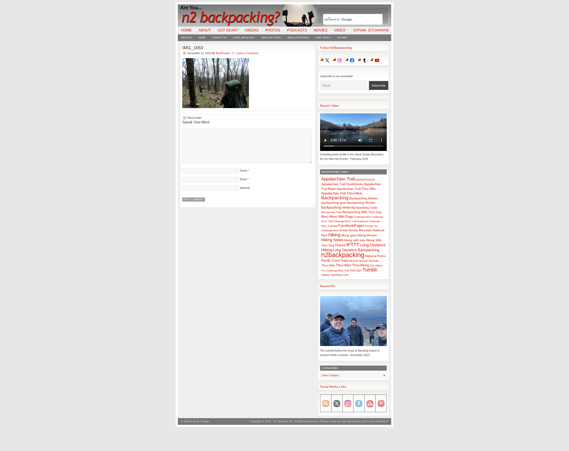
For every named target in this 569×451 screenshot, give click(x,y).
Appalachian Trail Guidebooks (342, 184)
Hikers (251, 30)
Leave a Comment (247, 53)
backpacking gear (333, 202)
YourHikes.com (339, 275)
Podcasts (297, 30)
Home (186, 30)
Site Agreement (351, 421)
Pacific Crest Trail (334, 260)
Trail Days (356, 270)
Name (243, 170)
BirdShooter (223, 53)
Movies (320, 30)
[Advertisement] (284, 439)
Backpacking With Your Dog (362, 212)
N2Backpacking (247, 15)
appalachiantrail (365, 179)
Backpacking (335, 197)
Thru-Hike (328, 265)
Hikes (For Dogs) (298, 37)
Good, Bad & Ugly (244, 37)
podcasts (352, 260)
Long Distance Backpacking (356, 250)
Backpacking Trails (364, 207)
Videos (325, 275)
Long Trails (323, 37)
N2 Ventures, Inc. (283, 421)
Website (245, 188)
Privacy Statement (377, 421)
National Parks (375, 256)
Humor (340, 245)
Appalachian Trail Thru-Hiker (341, 193)
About (204, 30)
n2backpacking (342, 254)
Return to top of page (196, 421)
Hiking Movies (367, 235)
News (202, 37)
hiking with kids (354, 240)
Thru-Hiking (360, 265)
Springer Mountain (369, 260)
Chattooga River (362, 217)
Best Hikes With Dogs (337, 216)
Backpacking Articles (363, 198)
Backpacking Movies (361, 202)
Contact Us (219, 37)
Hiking (334, 234)
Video (339, 30)
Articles (186, 37)
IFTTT (352, 244)
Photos (272, 30)
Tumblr (370, 270)
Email (243, 179)
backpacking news (336, 207)
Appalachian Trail (338, 178)
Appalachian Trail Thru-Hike (356, 188)
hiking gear (349, 235)
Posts (361, 30)
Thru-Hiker (343, 265)
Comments (380, 30)
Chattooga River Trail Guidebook (350, 221)
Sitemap (342, 37)
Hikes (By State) (271, 37)
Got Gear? (228, 30)
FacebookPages (351, 225)
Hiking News (332, 240)
